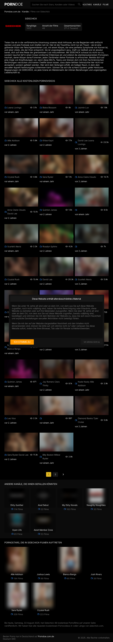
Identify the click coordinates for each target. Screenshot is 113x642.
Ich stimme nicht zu (92, 342)
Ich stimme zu (22, 341)
